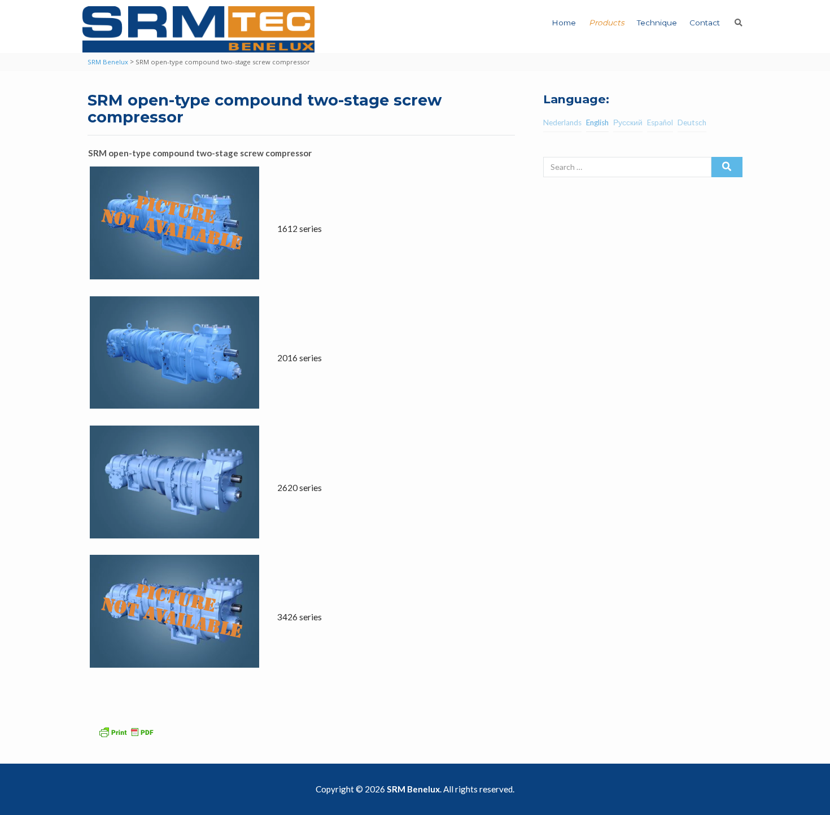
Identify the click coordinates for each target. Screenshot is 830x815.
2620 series (299, 488)
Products (606, 22)
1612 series (299, 229)
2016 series (299, 358)
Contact (704, 22)
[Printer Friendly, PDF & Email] (127, 730)
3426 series (299, 617)
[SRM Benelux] (198, 29)
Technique (657, 22)
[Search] (726, 167)
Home (564, 22)
